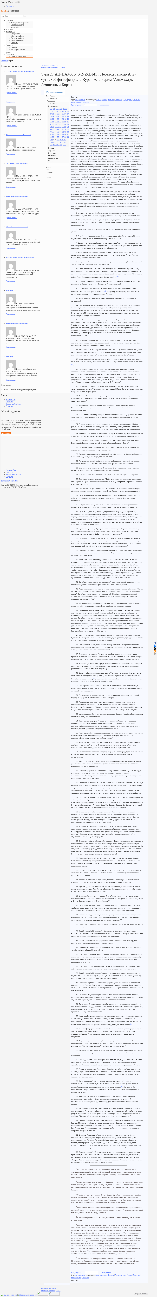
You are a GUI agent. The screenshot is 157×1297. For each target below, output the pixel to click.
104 (64, 140)
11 (66, 109)
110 (51, 145)
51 (68, 122)
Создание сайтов (141, 1294)
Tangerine (5, 481)
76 (51, 132)
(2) (105, 291)
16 (60, 111)
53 (53, 124)
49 (63, 122)
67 (68, 127)
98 (65, 137)
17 (63, 111)
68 (51, 129)
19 (68, 111)
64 (60, 127)
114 (64, 145)
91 (68, 134)
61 (53, 127)
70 (56, 129)
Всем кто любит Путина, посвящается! (20, 71)
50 (65, 122)
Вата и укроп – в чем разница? (17, 163)
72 (60, 129)
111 (54, 145)
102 (58, 140)
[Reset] (25, 16)
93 (53, 137)
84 (51, 134)
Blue (16, 481)
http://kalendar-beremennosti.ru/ (53, 67)
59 (68, 124)
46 (56, 122)
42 (65, 119)
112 (57, 145)
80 (60, 132)
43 (68, 119)
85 (53, 134)
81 (63, 132)
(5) (94, 678)
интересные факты (48, 1288)
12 (51, 111)
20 (51, 114)
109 (64, 142)
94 (56, 137)
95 (58, 137)
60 (51, 127)
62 (56, 127)
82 (65, 132)
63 (58, 127)
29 (53, 116)
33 (63, 116)
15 (58, 111)
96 (60, 137)
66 (65, 127)
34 (65, 116)
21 (53, 114)
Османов (136, 100)
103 (61, 140)
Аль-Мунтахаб (101, 100)
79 (58, 132)
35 (68, 116)
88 (60, 134)
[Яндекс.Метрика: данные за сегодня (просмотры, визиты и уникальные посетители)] (9, 1295)
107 (58, 142)
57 (63, 124)
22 (56, 114)
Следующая (104, 105)
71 (58, 129)
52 (51, 124)
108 (61, 142)
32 (60, 116)
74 (65, 129)
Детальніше (6, 433)
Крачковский (76, 102)
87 (58, 134)
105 (51, 142)
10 (64, 109)
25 (63, 114)
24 (60, 114)
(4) (72, 364)
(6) (130, 1024)
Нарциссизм (10, 102)
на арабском (80, 100)
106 (54, 142)
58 (65, 124)
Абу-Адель (128, 100)
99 (68, 137)
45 (53, 122)
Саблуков (85, 102)
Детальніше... (11, 93)
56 (60, 124)
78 (56, 132)
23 (58, 114)
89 (63, 134)
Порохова (118, 100)
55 (58, 124)
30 (56, 116)
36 (51, 119)
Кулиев (111, 100)
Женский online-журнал (50, 1291)
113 (60, 145)
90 (65, 134)
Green (11, 481)
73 (63, 129)
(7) (121, 1086)
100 (51, 140)
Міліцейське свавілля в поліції (17, 196)
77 (53, 132)
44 (51, 122)
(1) (117, 276)
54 (56, 124)
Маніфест (9, 290)
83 (68, 132)
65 (63, 127)
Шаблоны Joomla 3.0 (49, 65)
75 (68, 129)
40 (60, 119)
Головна (4, 61)
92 (51, 137)
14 (56, 111)
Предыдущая (76, 105)
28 (51, 116)
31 (58, 116)
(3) (88, 339)
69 (53, 129)
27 (68, 114)
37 (53, 119)
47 (58, 122)
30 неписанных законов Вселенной (18, 135)
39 (58, 119)
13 (53, 111)
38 (56, 119)
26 (65, 114)
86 (56, 134)
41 (63, 119)
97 (63, 137)
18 (65, 111)
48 (60, 122)
